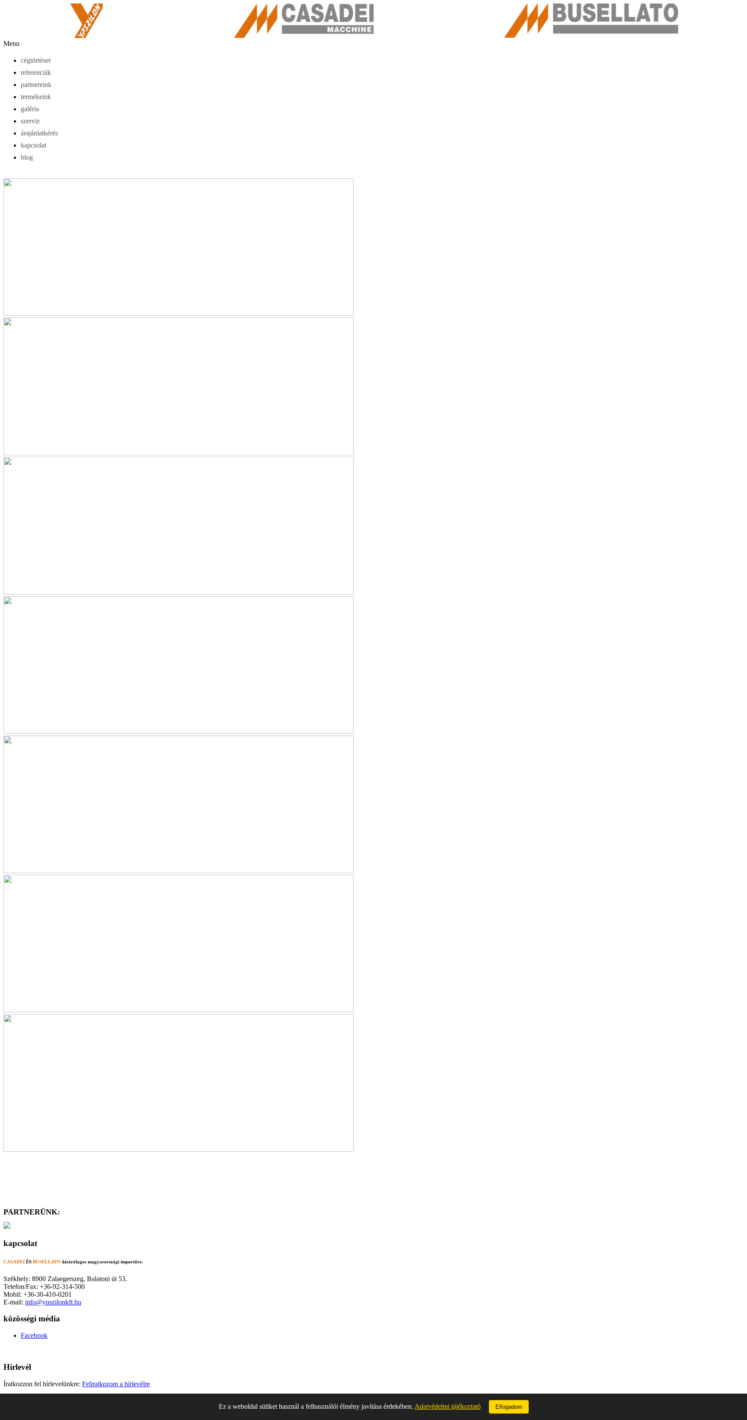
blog (27, 157)
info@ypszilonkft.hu (53, 1302)
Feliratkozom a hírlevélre (116, 1384)
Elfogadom (508, 1407)
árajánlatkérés (39, 133)
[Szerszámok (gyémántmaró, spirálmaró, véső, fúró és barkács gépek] (6, 1226)
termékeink (36, 96)
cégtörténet (36, 60)
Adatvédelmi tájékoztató (448, 1406)
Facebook (34, 1335)
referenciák (36, 72)
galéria (30, 108)
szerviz (30, 121)
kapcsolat (33, 145)
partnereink (36, 84)
